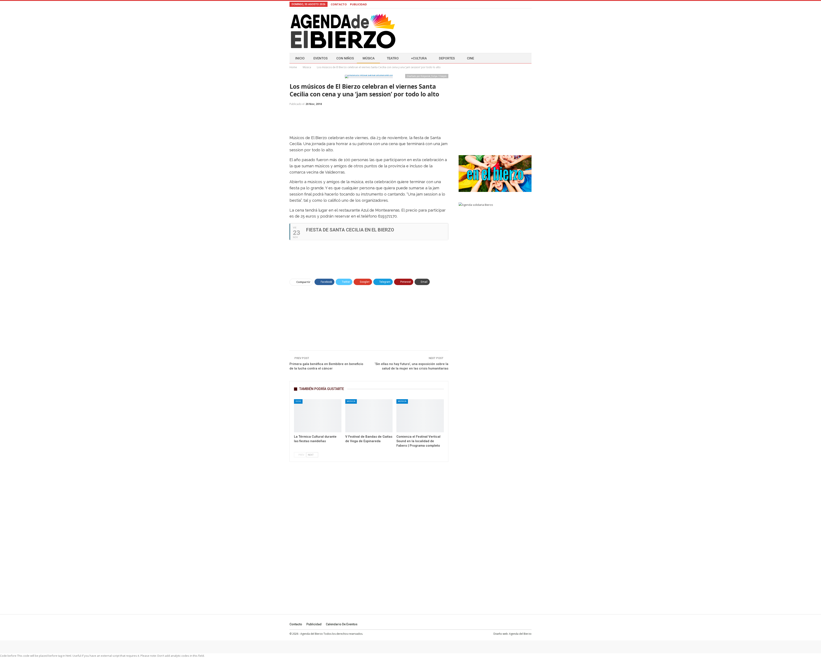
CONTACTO (339, 4)
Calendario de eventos (341, 624)
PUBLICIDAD (358, 4)
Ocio (298, 401)
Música (369, 58)
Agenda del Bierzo (520, 634)
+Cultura (419, 58)
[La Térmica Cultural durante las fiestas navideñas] (317, 415)
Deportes (447, 58)
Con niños (345, 58)
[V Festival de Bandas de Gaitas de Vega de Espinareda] (369, 415)
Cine (470, 58)
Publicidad (314, 624)
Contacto (295, 624)
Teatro (393, 58)
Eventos (320, 58)
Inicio (300, 58)
